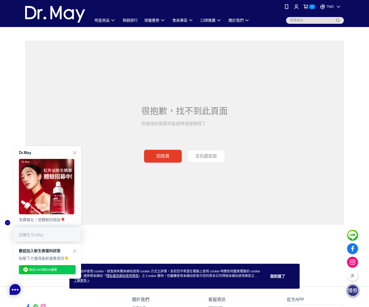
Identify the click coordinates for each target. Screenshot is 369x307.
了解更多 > (81, 280)
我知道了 (277, 276)
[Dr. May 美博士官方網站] (55, 14)
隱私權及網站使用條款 (122, 276)
